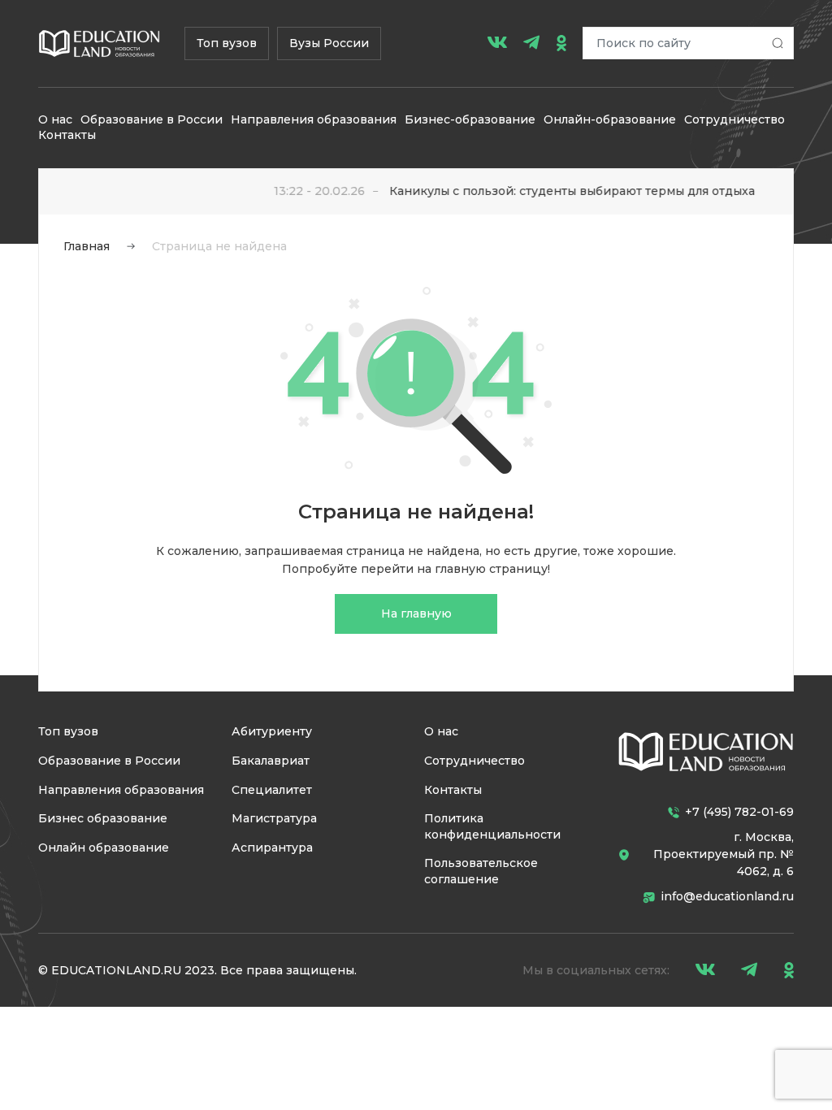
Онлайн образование (103, 847)
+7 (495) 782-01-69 (739, 811)
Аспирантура (272, 847)
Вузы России (329, 43)
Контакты (67, 135)
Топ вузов (227, 43)
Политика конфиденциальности (492, 826)
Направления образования (313, 119)
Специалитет (272, 790)
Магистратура (274, 818)
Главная (86, 246)
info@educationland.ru (727, 896)
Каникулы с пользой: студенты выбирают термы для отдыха (560, 191)
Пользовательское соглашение (481, 871)
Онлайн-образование (610, 119)
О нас (55, 119)
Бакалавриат (271, 760)
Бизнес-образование (470, 119)
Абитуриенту (272, 731)
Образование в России (151, 119)
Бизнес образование (102, 818)
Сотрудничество (734, 119)
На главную (416, 613)
